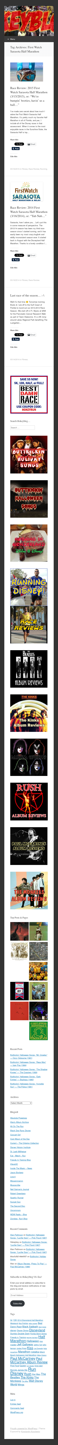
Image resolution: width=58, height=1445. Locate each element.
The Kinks (27, 1377)
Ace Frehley (23, 1323)
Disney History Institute (20, 1147)
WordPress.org (16, 1412)
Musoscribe (15, 1185)
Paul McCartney (22, 1358)
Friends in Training (18, 1337)
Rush (27, 1373)
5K (11, 1320)
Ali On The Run (16, 1126)
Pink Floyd (14, 1365)
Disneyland (37, 1330)
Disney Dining (23, 1330)
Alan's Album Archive (19, 1122)
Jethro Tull (38, 1344)
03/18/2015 (14, 169)
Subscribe (17, 1303)
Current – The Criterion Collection (24, 1143)
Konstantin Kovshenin (30, 1431)
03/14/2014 (14, 359)
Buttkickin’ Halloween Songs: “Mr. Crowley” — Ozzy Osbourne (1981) (28, 1056)
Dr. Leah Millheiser (18, 1151)
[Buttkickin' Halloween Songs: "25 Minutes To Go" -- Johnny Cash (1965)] (19, 931)
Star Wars (36, 1374)
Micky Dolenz (41, 1355)
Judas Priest (21, 1348)
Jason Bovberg (16, 1172)
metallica (35, 1351)
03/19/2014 (14, 280)
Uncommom (15, 1210)
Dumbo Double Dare (20, 1333)
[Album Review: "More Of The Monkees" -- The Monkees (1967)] (38, 991)
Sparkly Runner (16, 1197)
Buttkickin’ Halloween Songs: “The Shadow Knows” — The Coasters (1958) (28, 1071)
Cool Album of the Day (20, 1138)
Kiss (30, 1347)
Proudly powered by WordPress (23, 1428)
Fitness (25, 169)
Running (43, 169)
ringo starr (39, 1365)
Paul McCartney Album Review (29, 1360)
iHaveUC (14, 1164)
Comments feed (17, 1408)
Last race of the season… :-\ (27, 295)
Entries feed (15, 1403)
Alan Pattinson (16, 1234)
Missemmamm (16, 1180)
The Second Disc (17, 1206)
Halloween (33, 1341)
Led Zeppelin (38, 1348)
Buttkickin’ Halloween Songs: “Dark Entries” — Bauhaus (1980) (25, 1078)
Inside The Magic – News (21, 1168)
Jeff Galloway (25, 1344)
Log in (12, 1399)
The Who (25, 1381)
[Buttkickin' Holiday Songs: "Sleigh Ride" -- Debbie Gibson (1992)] (38, 1031)
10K (15, 1320)
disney (13, 1330)
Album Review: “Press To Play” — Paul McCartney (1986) (28, 1265)
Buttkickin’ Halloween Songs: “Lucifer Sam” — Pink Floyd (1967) (28, 1236)
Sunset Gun (15, 1201)
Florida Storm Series (38, 1333)
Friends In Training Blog (20, 1159)
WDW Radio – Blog (18, 1214)
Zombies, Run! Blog (18, 1218)
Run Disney (23, 1371)
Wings (21, 1384)
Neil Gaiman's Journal (19, 1189)
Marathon (24, 1351)
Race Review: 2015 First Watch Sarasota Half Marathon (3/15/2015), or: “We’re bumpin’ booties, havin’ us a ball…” (28, 96)
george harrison (32, 1337)
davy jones (42, 1327)
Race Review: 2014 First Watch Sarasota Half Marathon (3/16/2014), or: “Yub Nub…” (28, 211)
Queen (23, 1365)
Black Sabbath (30, 1326)
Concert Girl (15, 1134)
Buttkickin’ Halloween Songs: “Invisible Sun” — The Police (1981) (27, 1085)
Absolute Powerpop (18, 1117)
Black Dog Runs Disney (20, 1130)
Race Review (34, 169)
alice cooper (33, 1323)
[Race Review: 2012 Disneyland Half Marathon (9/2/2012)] (38, 951)
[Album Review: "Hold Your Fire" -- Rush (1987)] (19, 1011)
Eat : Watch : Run (18, 1155)
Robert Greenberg (17, 1193)
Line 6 (12, 1176)
